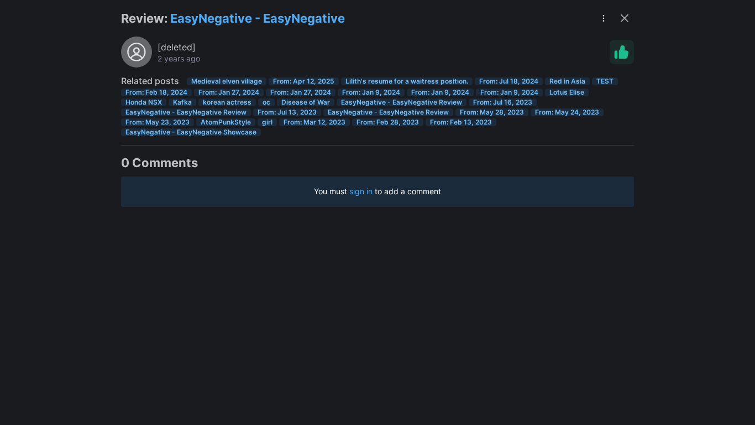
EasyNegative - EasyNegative (257, 18)
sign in (361, 191)
